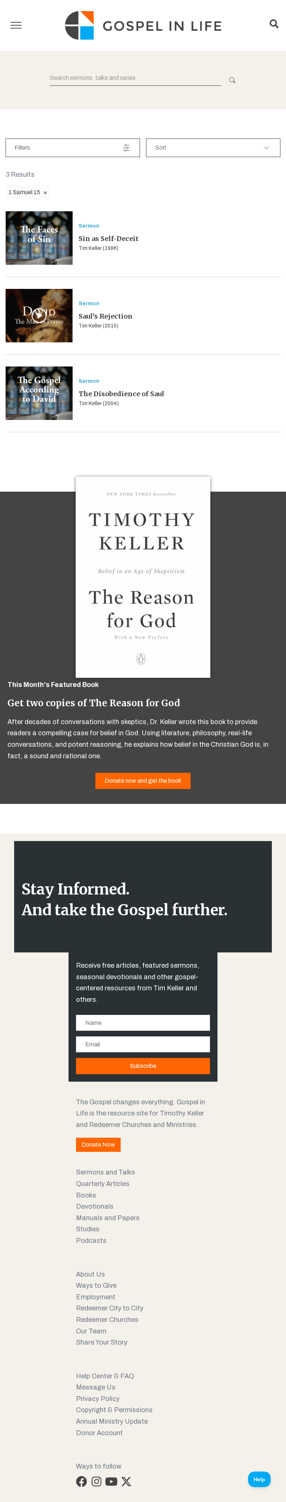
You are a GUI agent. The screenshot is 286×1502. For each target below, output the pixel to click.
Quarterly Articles (103, 1183)
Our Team (91, 1331)
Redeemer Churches (107, 1319)
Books (86, 1195)
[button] (81, 1481)
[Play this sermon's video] (39, 315)
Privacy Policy (98, 1398)
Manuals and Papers (108, 1218)
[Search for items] (231, 80)
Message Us (95, 1387)
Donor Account (99, 1433)
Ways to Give (96, 1285)
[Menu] (16, 25)
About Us (90, 1274)
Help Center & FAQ (105, 1376)
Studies (87, 1229)
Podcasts (91, 1240)
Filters (22, 147)
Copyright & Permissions (114, 1410)
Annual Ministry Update (112, 1421)
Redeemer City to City (109, 1308)
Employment (95, 1297)
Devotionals (95, 1206)
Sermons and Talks (105, 1172)
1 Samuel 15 (24, 192)
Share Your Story (101, 1342)
